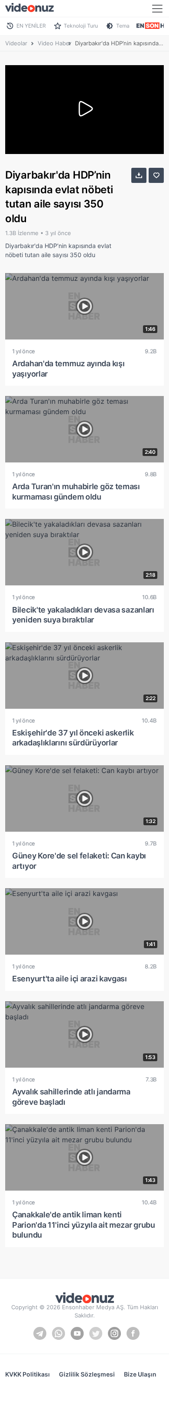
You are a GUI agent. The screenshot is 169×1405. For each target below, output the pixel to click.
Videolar (16, 43)
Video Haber (55, 43)
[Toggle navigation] (157, 8)
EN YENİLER (31, 25)
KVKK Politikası (27, 1374)
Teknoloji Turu (81, 25)
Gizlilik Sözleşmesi (87, 1374)
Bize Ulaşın (140, 1374)
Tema (123, 25)
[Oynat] (84, 109)
